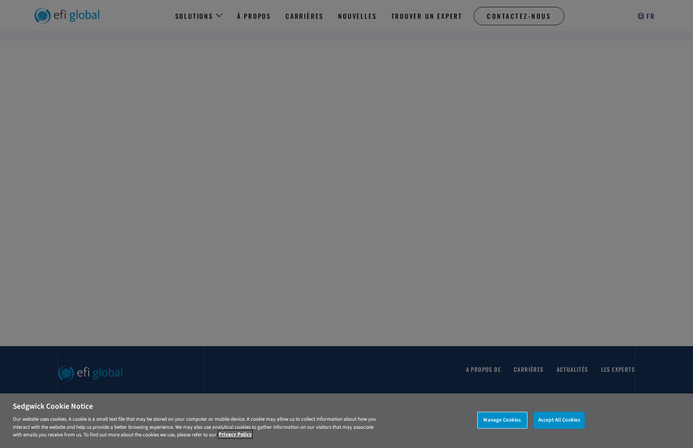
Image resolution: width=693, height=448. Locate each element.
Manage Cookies (502, 419)
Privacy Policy (235, 434)
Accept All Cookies (559, 419)
